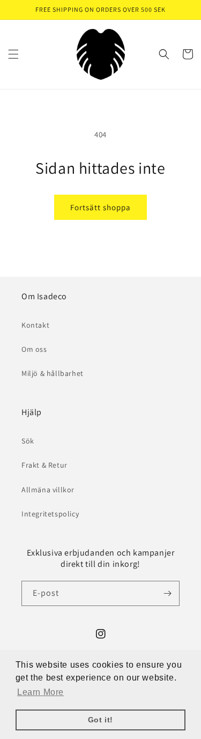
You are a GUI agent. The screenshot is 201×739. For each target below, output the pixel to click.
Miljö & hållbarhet (52, 373)
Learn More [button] (40, 692)
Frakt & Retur (44, 465)
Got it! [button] (100, 719)
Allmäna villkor (48, 489)
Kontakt (35, 325)
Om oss (34, 349)
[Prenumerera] (167, 593)
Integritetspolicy (50, 514)
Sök (27, 441)
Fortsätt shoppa (100, 207)
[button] (13, 54)
